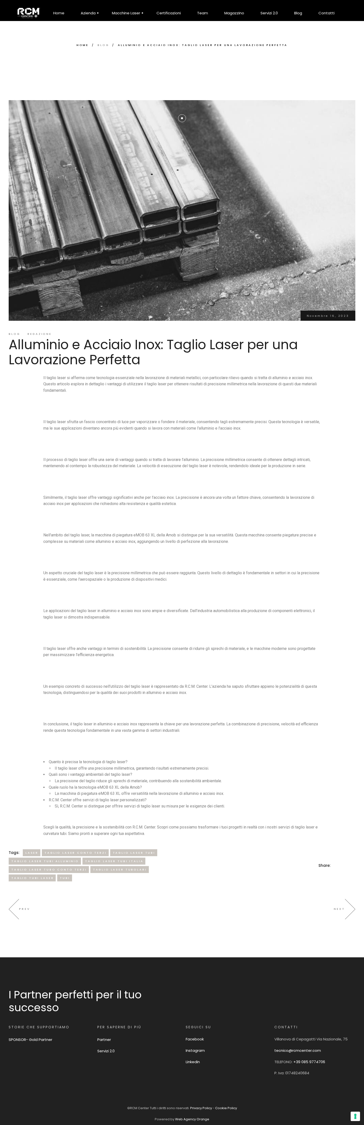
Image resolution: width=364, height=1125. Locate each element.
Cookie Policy (226, 1108)
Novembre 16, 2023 (328, 316)
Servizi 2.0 (106, 1051)
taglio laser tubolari (120, 870)
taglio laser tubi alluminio (45, 861)
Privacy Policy (201, 1108)
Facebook (195, 1039)
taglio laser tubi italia (114, 861)
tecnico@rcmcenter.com (297, 1050)
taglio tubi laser (32, 878)
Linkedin (193, 1061)
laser (32, 853)
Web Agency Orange (192, 1119)
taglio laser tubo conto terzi (49, 870)
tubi (65, 878)
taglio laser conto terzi (75, 853)
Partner (104, 1039)
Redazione (39, 334)
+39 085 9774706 (309, 1061)
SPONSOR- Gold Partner (30, 1039)
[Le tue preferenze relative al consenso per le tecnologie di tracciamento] (355, 1116)
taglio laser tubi (134, 853)
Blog (103, 45)
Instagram (195, 1050)
